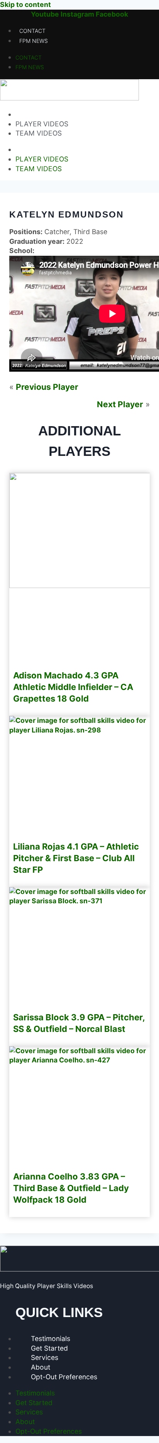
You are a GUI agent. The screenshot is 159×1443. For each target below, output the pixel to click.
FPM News (33, 40)
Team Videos (38, 133)
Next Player (120, 404)
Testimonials (50, 1338)
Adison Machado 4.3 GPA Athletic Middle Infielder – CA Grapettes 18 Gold (73, 687)
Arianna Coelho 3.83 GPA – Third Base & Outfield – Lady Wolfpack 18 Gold (71, 1188)
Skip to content (25, 4)
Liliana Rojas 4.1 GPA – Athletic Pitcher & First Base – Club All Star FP (76, 858)
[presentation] (79, 730)
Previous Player (47, 387)
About (40, 1367)
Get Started (49, 1348)
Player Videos (41, 124)
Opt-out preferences (64, 1377)
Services (44, 1357)
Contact (32, 30)
